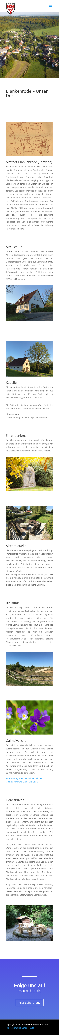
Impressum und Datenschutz (20, 1027)
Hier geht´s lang (29, 1003)
